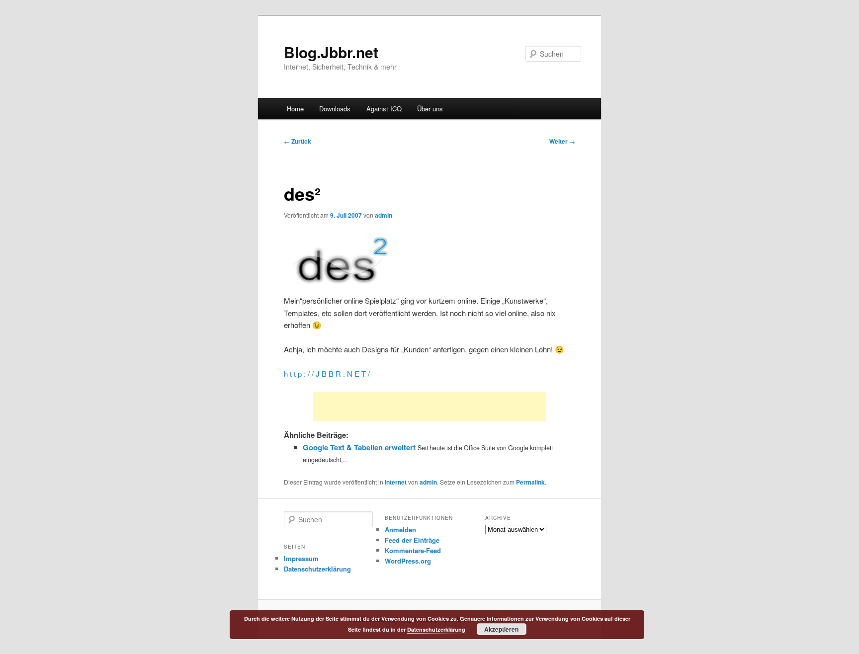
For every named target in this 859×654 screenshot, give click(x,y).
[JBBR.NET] (338, 288)
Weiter (562, 141)
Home (295, 108)
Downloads (334, 108)
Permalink (530, 482)
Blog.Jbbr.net (331, 52)
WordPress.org (408, 561)
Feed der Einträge (412, 540)
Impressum (301, 558)
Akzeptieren (501, 629)
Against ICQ (384, 108)
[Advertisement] (429, 406)
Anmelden (400, 529)
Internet (396, 482)
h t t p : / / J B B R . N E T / (327, 373)
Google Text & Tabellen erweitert (359, 447)
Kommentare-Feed (413, 550)
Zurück (297, 141)
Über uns (430, 108)
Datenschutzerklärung (317, 568)
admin (383, 215)
